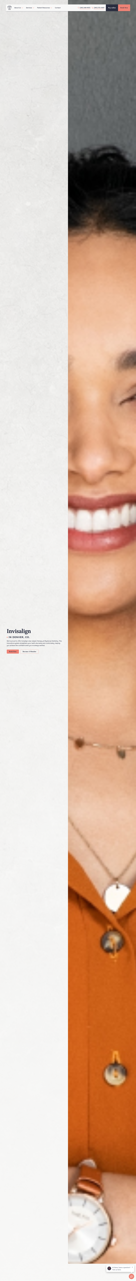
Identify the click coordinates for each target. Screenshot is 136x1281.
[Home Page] (9, 7)
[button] (19, 7)
